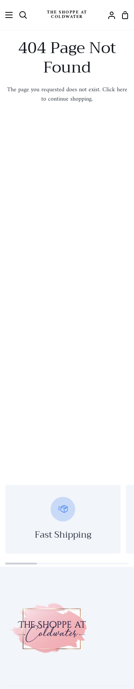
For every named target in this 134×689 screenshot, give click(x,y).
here (122, 89)
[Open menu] (6, 15)
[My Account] (108, 15)
